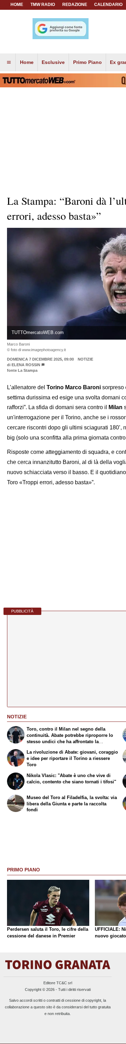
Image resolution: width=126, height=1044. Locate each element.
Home (16, 4)
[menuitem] (9, 62)
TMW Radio (42, 4)
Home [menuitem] (27, 62)
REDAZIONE (74, 4)
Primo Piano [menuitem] (87, 62)
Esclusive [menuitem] (53, 62)
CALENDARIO (108, 4)
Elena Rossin (26, 365)
